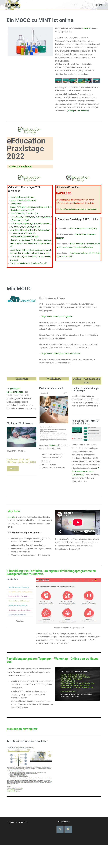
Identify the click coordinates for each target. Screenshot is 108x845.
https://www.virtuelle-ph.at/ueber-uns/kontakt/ (61, 353)
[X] (60, 829)
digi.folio (11, 517)
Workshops (53, 445)
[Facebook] (68, 829)
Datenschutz (23, 822)
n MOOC (87, 28)
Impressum (12, 822)
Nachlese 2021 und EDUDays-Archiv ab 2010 (21, 461)
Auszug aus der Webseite (78, 111)
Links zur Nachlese (20, 166)
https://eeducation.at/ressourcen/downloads (78, 209)
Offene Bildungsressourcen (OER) (83, 228)
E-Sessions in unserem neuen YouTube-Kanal (85, 471)
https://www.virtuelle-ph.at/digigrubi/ (57, 317)
